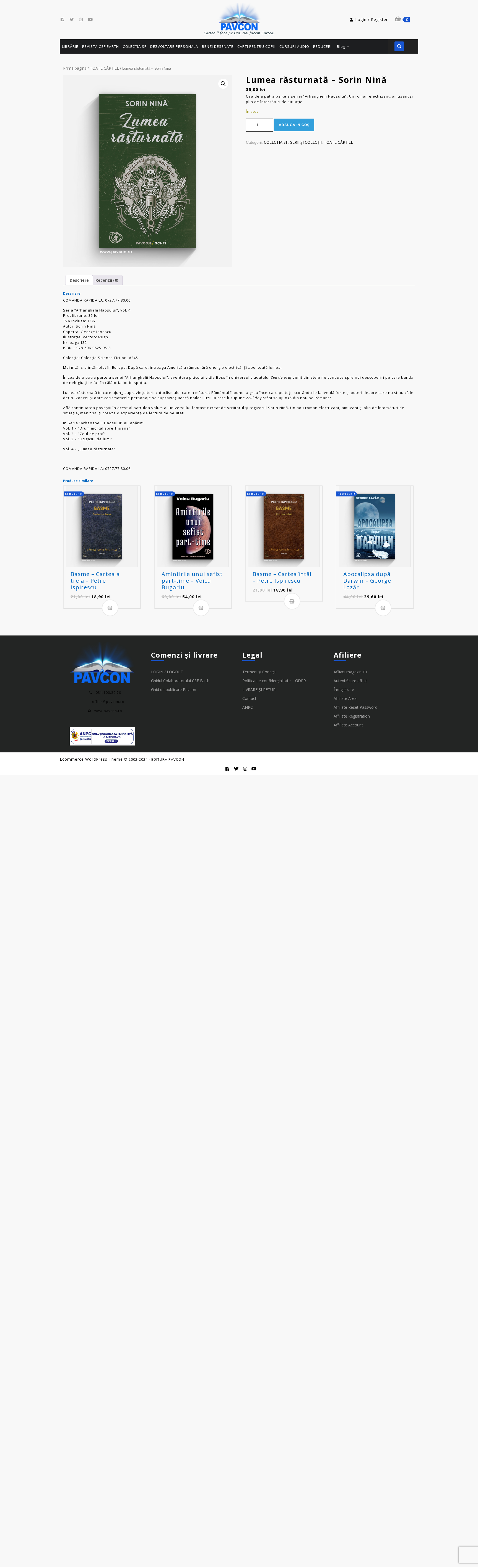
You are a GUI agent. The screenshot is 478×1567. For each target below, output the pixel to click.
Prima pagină (75, 68)
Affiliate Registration (352, 716)
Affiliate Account (348, 725)
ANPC (247, 707)
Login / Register (371, 19)
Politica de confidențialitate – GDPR (274, 680)
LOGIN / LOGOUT (167, 671)
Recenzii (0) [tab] (106, 280)
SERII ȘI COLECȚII (306, 142)
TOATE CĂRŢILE (104, 68)
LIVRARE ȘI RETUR (259, 689)
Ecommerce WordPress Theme (91, 759)
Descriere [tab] (79, 280)
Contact (249, 698)
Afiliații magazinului (351, 671)
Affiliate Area (345, 698)
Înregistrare (344, 689)
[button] (223, 84)
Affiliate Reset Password (355, 707)
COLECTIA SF (276, 142)
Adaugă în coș (294, 125)
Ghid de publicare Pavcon (173, 689)
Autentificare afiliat (350, 680)
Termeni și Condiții (259, 671)
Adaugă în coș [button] (110, 608)
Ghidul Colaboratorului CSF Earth (180, 680)
